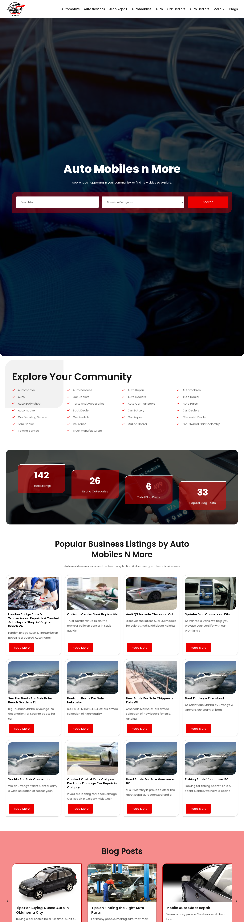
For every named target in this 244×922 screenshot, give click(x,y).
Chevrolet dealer (195, 417)
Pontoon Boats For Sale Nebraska (85, 700)
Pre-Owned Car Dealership (201, 424)
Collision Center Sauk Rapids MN (92, 614)
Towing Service (28, 431)
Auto (159, 9)
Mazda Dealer (137, 424)
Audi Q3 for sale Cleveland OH (149, 614)
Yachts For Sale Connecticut (30, 779)
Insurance (80, 424)
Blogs (233, 9)
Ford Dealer (26, 424)
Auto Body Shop (29, 404)
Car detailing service (32, 417)
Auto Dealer (191, 397)
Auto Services (94, 9)
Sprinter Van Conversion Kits (207, 614)
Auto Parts (190, 404)
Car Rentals (81, 417)
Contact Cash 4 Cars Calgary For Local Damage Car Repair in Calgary (92, 783)
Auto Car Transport (141, 404)
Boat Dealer (81, 410)
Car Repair (135, 417)
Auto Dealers (199, 9)
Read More (22, 648)
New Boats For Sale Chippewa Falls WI (149, 700)
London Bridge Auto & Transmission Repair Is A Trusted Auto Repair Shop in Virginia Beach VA (33, 620)
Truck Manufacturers (87, 431)
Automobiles (141, 9)
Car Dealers (176, 9)
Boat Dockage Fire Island (204, 698)
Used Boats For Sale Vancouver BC (150, 781)
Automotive (70, 9)
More (217, 9)
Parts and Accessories (88, 404)
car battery (136, 410)
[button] (235, 901)
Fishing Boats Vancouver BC (207, 779)
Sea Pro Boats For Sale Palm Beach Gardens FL (30, 700)
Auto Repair (118, 9)
